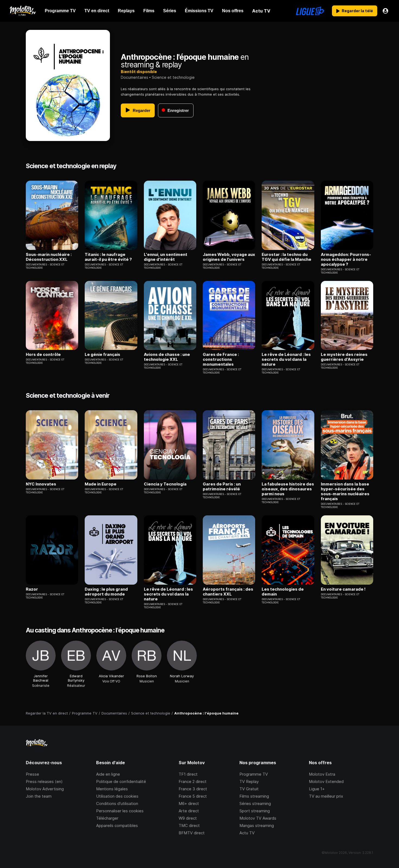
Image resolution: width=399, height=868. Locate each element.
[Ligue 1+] (310, 11)
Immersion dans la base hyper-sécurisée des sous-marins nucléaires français (345, 491)
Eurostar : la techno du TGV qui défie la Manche (286, 257)
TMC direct (189, 825)
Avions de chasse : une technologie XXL (167, 357)
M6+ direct (189, 803)
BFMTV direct (192, 832)
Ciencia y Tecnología (165, 484)
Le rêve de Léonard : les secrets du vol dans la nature (286, 359)
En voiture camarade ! (343, 589)
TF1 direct (188, 774)
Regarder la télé (357, 10)
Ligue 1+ (317, 788)
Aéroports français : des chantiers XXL (228, 592)
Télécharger (107, 818)
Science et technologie (173, 77)
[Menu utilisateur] (385, 11)
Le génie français (102, 354)
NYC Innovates (41, 484)
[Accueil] (22, 10)
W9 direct (188, 818)
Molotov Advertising (45, 788)
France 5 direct (193, 796)
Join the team (39, 796)
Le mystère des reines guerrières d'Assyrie (344, 357)
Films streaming (254, 796)
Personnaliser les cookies (120, 810)
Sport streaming (254, 810)
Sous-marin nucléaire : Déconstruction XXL (49, 257)
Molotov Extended (326, 781)
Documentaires (134, 77)
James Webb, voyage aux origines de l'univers (229, 257)
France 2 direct (193, 781)
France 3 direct (193, 788)
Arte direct (189, 810)
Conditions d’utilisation (117, 803)
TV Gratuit (249, 788)
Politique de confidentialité (121, 781)
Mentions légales (112, 788)
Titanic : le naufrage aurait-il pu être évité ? (108, 257)
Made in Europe (100, 484)
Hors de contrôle (43, 354)
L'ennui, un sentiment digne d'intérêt (165, 257)
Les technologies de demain (283, 592)
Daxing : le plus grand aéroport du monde (106, 592)
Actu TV (247, 832)
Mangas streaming (256, 825)
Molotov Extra (322, 774)
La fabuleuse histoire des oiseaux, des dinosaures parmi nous (288, 489)
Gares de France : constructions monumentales (221, 359)
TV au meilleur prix (326, 796)
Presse (32, 774)
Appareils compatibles (117, 825)
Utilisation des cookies (117, 796)
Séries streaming (255, 803)
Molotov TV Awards (257, 818)
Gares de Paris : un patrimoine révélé (222, 486)
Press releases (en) (44, 781)
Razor (32, 589)
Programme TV (253, 774)
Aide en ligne (108, 774)
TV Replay (249, 781)
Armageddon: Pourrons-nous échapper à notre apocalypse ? (346, 259)
